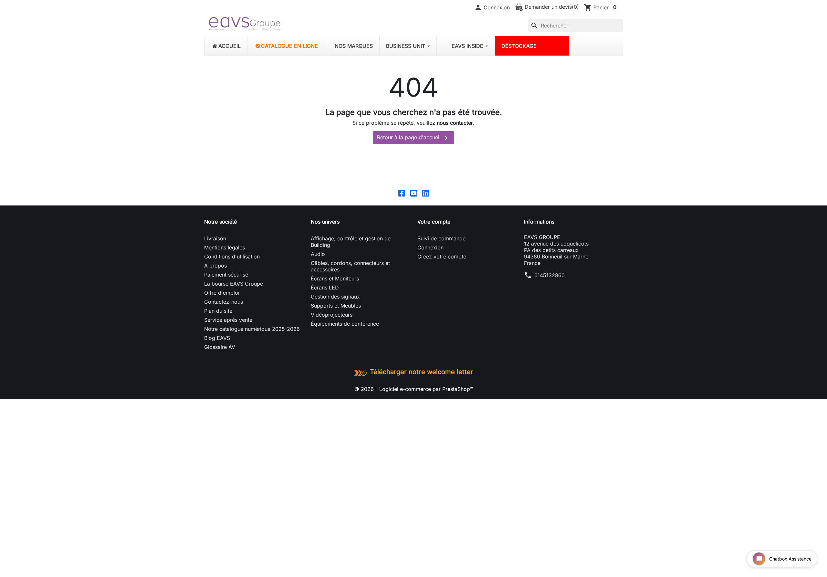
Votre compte (433, 221)
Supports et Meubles (336, 305)
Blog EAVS (217, 338)
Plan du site (218, 311)
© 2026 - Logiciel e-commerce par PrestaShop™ (413, 389)
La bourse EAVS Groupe (233, 283)
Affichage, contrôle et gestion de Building (351, 241)
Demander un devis (551, 7)
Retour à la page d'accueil (413, 138)
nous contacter (455, 123)
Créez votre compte (441, 256)
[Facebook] (401, 193)
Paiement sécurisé (226, 274)
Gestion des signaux (335, 296)
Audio (318, 254)
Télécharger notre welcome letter (421, 372)
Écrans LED (325, 287)
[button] (492, 7)
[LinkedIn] (425, 193)
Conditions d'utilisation (232, 256)
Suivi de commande (441, 238)
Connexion (430, 247)
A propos (215, 265)
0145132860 (549, 275)
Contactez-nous (223, 302)
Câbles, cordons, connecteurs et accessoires (350, 266)
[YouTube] (413, 193)
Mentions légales (224, 247)
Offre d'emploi (221, 292)
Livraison (215, 238)
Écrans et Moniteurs (335, 278)
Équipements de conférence (345, 323)
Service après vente (228, 320)
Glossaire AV (219, 347)
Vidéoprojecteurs (331, 314)
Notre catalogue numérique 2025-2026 (252, 329)
